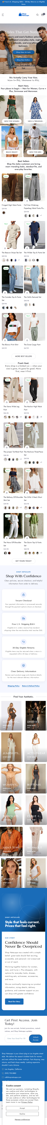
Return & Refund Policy (30, 686)
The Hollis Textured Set (32, 297)
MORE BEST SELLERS (23, 356)
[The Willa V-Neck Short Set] (33, 480)
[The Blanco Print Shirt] (12, 327)
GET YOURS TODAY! (24, 561)
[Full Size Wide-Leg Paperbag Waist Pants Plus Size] (34, 187)
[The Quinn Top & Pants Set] (33, 526)
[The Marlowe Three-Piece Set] (33, 435)
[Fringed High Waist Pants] (12, 187)
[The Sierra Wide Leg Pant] (13, 390)
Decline (22, 1114)
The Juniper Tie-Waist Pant (13, 451)
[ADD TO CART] (5, 201)
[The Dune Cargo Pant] (34, 327)
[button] (3, 15)
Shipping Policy (13, 686)
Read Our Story (14, 1001)
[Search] (38, 15)
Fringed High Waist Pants (11, 205)
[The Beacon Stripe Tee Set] (12, 235)
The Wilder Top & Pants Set (34, 252)
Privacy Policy (27, 1102)
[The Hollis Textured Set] (34, 279)
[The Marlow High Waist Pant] (33, 390)
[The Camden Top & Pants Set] (12, 279)
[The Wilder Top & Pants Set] (34, 235)
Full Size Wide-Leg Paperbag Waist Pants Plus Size (34, 208)
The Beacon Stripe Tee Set (12, 252)
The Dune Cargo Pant (32, 344)
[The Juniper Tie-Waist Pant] (13, 435)
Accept (22, 1108)
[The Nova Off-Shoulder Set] (13, 526)
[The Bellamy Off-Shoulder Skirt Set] (13, 480)
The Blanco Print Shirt (10, 344)
